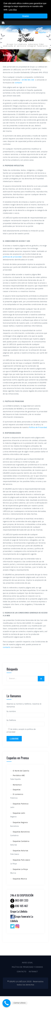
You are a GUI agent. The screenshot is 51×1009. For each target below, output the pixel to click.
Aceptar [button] (25, 16)
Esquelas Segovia (20, 822)
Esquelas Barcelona (21, 832)
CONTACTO (21, 971)
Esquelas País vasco (21, 860)
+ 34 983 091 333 (27, 80)
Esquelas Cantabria (21, 841)
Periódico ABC (19, 775)
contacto (18, 83)
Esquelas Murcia (20, 879)
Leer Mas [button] (13, 10)
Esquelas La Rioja (20, 869)
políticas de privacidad (12, 257)
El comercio (18, 794)
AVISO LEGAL (27, 962)
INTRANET (33, 971)
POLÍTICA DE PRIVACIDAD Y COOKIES (27, 967)
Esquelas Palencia (20, 804)
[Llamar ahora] (6, 1003)
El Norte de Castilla (21, 771)
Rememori (17, 785)
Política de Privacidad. (38, 427)
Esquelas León (19, 813)
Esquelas (16, 789)
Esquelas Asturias (20, 850)
